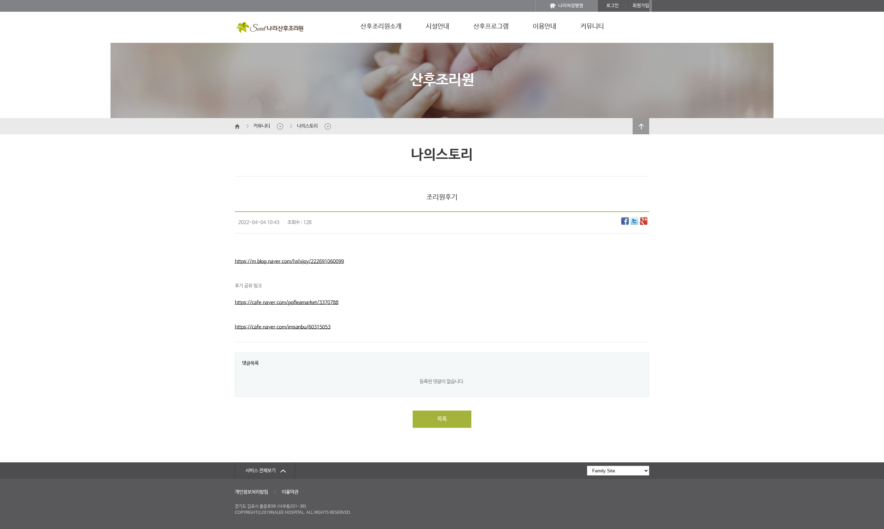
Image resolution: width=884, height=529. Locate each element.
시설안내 (437, 26)
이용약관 (290, 492)
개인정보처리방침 (251, 492)
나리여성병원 (570, 5)
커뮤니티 (592, 26)
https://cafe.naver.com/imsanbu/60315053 (282, 327)
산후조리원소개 (381, 26)
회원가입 (641, 5)
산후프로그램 (491, 26)
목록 (442, 419)
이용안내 (544, 26)
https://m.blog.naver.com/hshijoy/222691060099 (289, 261)
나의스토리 (307, 126)
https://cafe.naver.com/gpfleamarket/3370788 (286, 302)
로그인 (612, 5)
